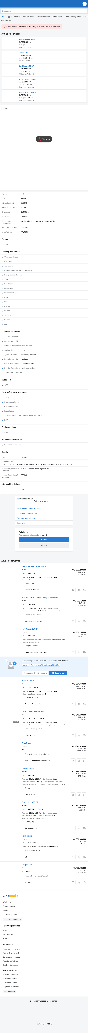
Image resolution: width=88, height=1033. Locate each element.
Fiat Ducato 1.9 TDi (30, 629)
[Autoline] (8, 16)
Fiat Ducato (23, 53)
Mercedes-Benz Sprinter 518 (34, 567)
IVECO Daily (27, 743)
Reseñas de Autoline (10, 961)
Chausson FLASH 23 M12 (33, 712)
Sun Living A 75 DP (26, 66)
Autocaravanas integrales (26, 518)
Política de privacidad (11, 953)
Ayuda (5, 910)
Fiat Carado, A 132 (29, 681)
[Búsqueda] (84, 11)
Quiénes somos (9, 906)
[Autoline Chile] (15, 3)
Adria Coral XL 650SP (27, 79)
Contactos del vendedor (12, 914)
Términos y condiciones (12, 949)
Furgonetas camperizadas (27, 513)
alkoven (24, 198)
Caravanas (21, 523)
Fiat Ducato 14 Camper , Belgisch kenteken (40, 597)
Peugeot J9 (27, 865)
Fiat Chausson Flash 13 (28, 40)
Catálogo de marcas (10, 965)
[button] (84, 3)
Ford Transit (27, 836)
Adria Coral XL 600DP (27, 93)
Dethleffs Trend (28, 768)
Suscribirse (59, 673)
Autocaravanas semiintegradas (28, 508)
